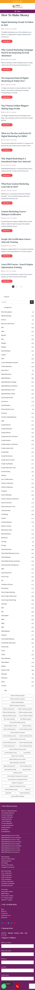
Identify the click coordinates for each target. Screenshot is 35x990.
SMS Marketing (5, 631)
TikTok (3, 650)
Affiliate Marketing (6, 316)
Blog (2, 339)
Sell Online (4, 604)
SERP (2, 619)
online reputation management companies (17, 776)
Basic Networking (6, 871)
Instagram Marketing (7, 817)
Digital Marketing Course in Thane (10, 839)
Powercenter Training (7, 895)
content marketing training (25, 746)
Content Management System (9, 362)
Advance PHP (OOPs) (7, 865)
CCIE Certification (6, 879)
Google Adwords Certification (9, 436)
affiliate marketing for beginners (17, 705)
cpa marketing (26, 752)
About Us (3, 911)
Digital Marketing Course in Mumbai (11, 837)
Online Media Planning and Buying (10, 561)
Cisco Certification (6, 873)
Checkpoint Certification (8, 883)
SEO (2, 611)
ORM (2, 569)
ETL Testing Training (6, 898)
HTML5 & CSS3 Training (8, 859)
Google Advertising (6, 429)
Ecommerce (4, 401)
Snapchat (4, 635)
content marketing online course (17, 739)
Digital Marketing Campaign (8, 382)
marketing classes (17, 772)
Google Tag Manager (7, 464)
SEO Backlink (4, 615)
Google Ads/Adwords (7, 825)
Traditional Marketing (24, 793)
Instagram (4, 491)
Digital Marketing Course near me (10, 852)
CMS (2, 358)
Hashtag (3, 475)
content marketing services (9, 742)
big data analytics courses (10, 725)
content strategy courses (11, 752)
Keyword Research (6, 502)
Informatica (4, 889)
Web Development (6, 861)
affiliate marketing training (9, 712)
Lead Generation (5, 510)
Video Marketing (5, 658)
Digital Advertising (6, 374)
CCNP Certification (6, 877)
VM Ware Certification (7, 881)
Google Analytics (6, 440)
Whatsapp (4, 674)
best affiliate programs (25, 719)
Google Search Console (8, 460)
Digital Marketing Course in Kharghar (11, 846)
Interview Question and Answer (10, 499)
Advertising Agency (6, 312)
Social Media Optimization (8, 643)
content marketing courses (9, 736)
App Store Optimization (7, 323)
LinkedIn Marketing (6, 819)
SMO (2, 627)
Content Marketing (6, 366)
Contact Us (4, 913)
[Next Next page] (21, 286)
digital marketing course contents (17, 759)
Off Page (3, 541)
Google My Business (7, 456)
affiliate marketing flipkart (17, 702)
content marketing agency (9, 729)
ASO (2, 327)
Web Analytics (5, 662)
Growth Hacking (5, 471)
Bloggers (3, 343)
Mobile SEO (4, 538)
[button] (17, 11)
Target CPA (27, 789)
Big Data (3, 335)
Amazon (3, 320)
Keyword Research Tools (8, 506)
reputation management (17, 783)
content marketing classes (25, 729)
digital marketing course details (17, 762)
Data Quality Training (7, 891)
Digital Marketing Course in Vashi (10, 848)
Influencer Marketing (7, 487)
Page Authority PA (6, 573)
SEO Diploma (4, 829)
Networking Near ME (7, 885)
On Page (3, 545)
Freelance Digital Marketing (8, 417)
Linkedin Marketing (6, 522)
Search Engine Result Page (8, 600)
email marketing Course (26, 766)
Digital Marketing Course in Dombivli (11, 842)
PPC (2, 580)
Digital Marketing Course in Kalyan (10, 844)
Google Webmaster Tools (8, 467)
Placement (4, 917)
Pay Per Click (4, 576)
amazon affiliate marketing (25, 715)
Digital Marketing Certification (9, 386)
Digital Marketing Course (8, 390)
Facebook (4, 413)
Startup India (4, 647)
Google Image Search (7, 448)
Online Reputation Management (10, 565)
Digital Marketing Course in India (10, 835)
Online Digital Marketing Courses (10, 553)
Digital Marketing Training (8, 393)
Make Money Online (6, 530)
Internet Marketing (6, 495)
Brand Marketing (5, 351)
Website (3, 666)
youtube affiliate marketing (17, 796)
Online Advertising (6, 549)
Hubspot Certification (7, 483)
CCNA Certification (6, 875)
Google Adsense (6, 425)
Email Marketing (5, 405)
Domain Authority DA (7, 397)
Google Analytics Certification (9, 444)
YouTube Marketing (6, 823)
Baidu (2, 331)
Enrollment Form (6, 915)
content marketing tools (9, 746)
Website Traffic (5, 670)
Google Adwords (6, 432)
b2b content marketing (9, 719)
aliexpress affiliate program (9, 715)
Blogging (3, 347)
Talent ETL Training (6, 900)
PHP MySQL (4, 863)
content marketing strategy (25, 742)
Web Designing (5, 857)
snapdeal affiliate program (11, 789)
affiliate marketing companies (17, 699)
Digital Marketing (5, 378)
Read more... (7, 41)
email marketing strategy (10, 769)
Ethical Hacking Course (7, 409)
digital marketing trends (9, 766)
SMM (2, 623)
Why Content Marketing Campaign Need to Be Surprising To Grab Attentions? (17, 53)
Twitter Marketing (6, 821)
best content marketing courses (17, 722)
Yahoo (3, 682)
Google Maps (5, 452)
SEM (2, 608)
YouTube (3, 685)
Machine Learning (6, 526)
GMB (2, 421)
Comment (14, 29)
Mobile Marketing (6, 534)
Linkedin (3, 518)
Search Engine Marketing (8, 592)
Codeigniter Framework (7, 867)
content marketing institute (25, 736)
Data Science (5, 370)
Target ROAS (8, 793)
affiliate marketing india (8, 709)
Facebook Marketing (7, 815)
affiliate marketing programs (25, 709)
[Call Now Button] (17, 986)
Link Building (4, 514)
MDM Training (5, 893)
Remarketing (4, 588)
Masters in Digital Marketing (9, 811)
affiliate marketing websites (25, 712)
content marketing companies (17, 732)
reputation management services (18, 786)
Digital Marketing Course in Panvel (10, 850)
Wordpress (4, 678)
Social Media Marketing (7, 639)
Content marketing (26, 725)
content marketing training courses (17, 749)
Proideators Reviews (7, 584)
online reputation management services (17, 779)
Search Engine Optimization (9, 596)
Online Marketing (5, 557)
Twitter (3, 654)
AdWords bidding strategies (18, 695)
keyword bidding (27, 769)
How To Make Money (7, 479)
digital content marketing (17, 756)
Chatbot (3, 355)
